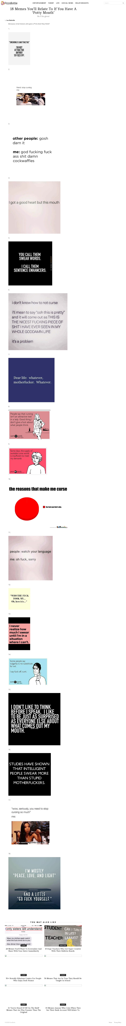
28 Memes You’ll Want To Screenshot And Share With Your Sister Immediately (24, 950)
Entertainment (39, 3)
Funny (51, 3)
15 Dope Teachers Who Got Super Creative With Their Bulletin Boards (63, 950)
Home (110, 1022)
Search (123, 3)
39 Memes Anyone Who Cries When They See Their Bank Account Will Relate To (63, 1009)
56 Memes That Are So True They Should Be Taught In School (63, 979)
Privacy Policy (117, 1022)
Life (57, 3)
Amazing (63, 945)
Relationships (82, 3)
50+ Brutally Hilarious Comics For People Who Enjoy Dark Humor (23, 979)
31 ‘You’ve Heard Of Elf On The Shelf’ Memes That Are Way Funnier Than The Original (23, 1010)
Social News (67, 3)
